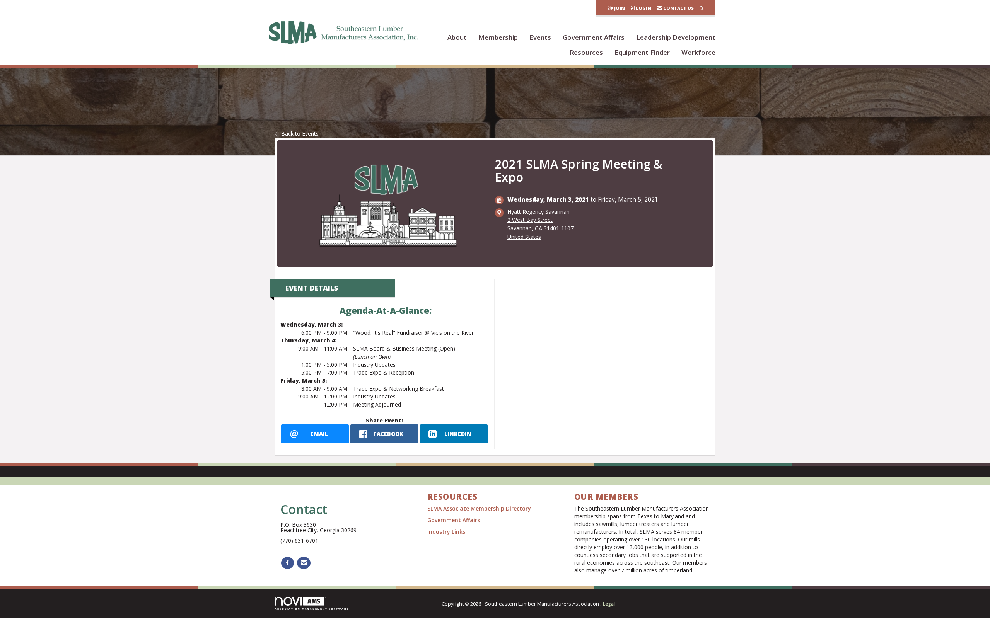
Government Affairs (594, 37)
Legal (609, 604)
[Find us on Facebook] (287, 563)
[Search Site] (702, 8)
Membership (498, 37)
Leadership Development (675, 37)
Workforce (698, 52)
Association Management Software (312, 609)
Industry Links (446, 531)
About (457, 37)
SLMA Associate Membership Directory (480, 508)
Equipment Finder (642, 52)
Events (540, 37)
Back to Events (300, 133)
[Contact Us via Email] (303, 563)
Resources (586, 52)
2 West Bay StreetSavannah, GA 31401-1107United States (540, 228)
